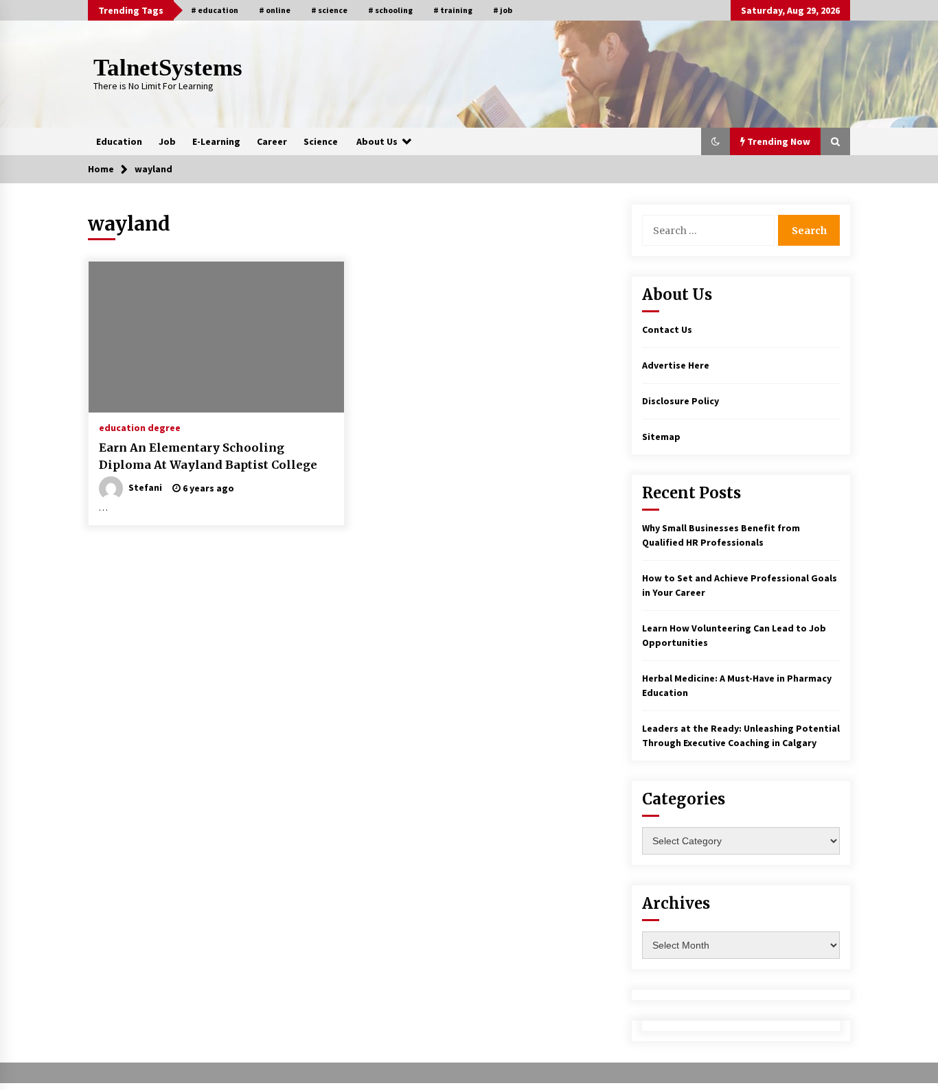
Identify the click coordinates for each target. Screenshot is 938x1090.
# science (329, 10)
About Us (377, 141)
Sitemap (661, 436)
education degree (140, 426)
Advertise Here (675, 365)
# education (214, 10)
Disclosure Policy (680, 401)
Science (321, 141)
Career (272, 141)
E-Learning (216, 141)
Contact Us (667, 329)
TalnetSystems (167, 67)
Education (119, 141)
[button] (715, 141)
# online (274, 10)
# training (452, 10)
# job (502, 10)
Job (167, 141)
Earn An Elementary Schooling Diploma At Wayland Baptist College (208, 456)
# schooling (390, 10)
